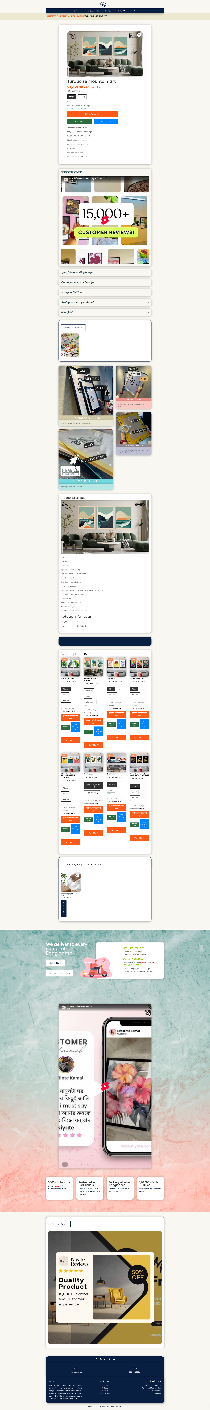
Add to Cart (79, 121)
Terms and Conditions (153, 1385)
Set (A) (71, 96)
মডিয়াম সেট (112, 784)
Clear (69, 101)
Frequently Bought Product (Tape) (83, 864)
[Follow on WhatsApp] (109, 1359)
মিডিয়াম (111, 689)
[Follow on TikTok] (105, 1359)
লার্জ (119, 689)
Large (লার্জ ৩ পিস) (92, 792)
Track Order (156, 1390)
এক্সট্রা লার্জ (66, 700)
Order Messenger (106, 121)
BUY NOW (70, 740)
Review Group (59, 1224)
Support (158, 1393)
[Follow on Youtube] (114, 1359)
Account (105, 1385)
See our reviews (59, 972)
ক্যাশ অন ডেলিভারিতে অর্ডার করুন (93, 114)
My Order (105, 1388)
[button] (139, 35)
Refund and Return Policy (151, 1388)
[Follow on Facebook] (96, 1359)
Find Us (118, 11)
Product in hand (73, 327)
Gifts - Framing (77, 16)
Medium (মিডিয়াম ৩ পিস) (93, 785)
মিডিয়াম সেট (66, 689)
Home (48, 16)
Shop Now (55, 962)
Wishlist (105, 1390)
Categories (79, 11)
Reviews (91, 11)
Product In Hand (104, 11)
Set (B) (82, 96)
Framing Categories (60, 16)
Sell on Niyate (105, 1393)
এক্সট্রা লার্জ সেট (90, 702)
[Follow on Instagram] (100, 1359)
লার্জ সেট (65, 694)
